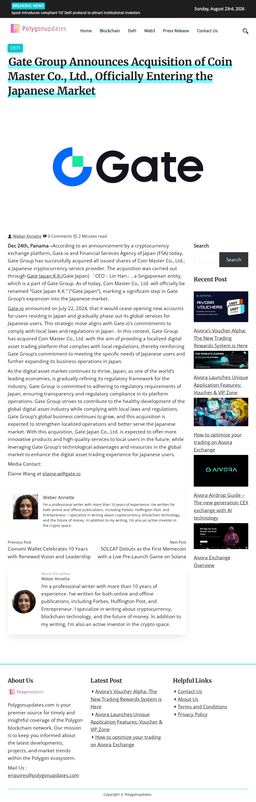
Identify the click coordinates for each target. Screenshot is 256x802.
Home (86, 30)
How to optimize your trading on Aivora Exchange (218, 442)
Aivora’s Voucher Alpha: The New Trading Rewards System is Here (221, 338)
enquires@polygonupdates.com (43, 775)
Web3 (149, 30)
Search (201, 245)
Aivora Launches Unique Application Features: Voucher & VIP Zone (221, 385)
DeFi (132, 30)
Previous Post (19, 542)
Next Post (178, 542)
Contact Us (207, 30)
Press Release (176, 30)
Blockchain (110, 30)
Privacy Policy (193, 714)
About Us (188, 699)
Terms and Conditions (202, 706)
